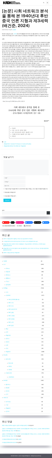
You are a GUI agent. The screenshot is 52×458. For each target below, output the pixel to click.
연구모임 (8, 401)
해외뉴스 (8, 275)
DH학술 (5, 288)
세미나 (7, 338)
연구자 (7, 411)
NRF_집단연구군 (12, 309)
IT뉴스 (7, 281)
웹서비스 (8, 384)
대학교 (10, 366)
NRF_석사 (11, 302)
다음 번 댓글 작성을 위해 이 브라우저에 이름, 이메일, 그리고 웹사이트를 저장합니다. (26, 188)
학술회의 (8, 351)
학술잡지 (8, 408)
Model (7, 387)
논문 (5, 142)
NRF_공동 (11, 312)
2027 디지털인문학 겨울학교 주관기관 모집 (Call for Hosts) (17, 238)
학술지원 (8, 335)
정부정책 (8, 284)
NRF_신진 (11, 322)
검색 (3, 210)
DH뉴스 (8, 268)
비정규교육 (9, 373)
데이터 (7, 391)
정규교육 (8, 359)
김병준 (19, 439)
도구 (7, 394)
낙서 (7, 292)
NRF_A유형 (11, 315)
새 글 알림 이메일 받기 (10, 196)
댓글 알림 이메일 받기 (10, 192)
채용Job (8, 271)
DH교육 (5, 355)
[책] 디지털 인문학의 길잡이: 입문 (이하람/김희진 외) (15, 425)
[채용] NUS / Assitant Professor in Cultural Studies (17, 144)
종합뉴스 (8, 278)
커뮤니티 (5, 397)
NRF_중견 (11, 325)
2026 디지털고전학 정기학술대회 (11, 252)
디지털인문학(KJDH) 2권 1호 (9, 439)
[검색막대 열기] (44, 3)
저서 (7, 348)
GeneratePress (37, 455)
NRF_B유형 (11, 319)
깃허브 (15, 33)
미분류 (5, 261)
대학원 (10, 369)
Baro (19, 430)
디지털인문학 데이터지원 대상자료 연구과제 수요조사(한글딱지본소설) (20, 241)
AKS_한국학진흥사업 (13, 299)
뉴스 (4, 264)
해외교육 (10, 363)
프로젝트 (8, 295)
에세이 (7, 342)
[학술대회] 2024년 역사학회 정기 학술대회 (15, 146)
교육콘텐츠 (11, 377)
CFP (7, 332)
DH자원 (5, 380)
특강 (7, 329)
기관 (7, 405)
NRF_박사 (11, 306)
